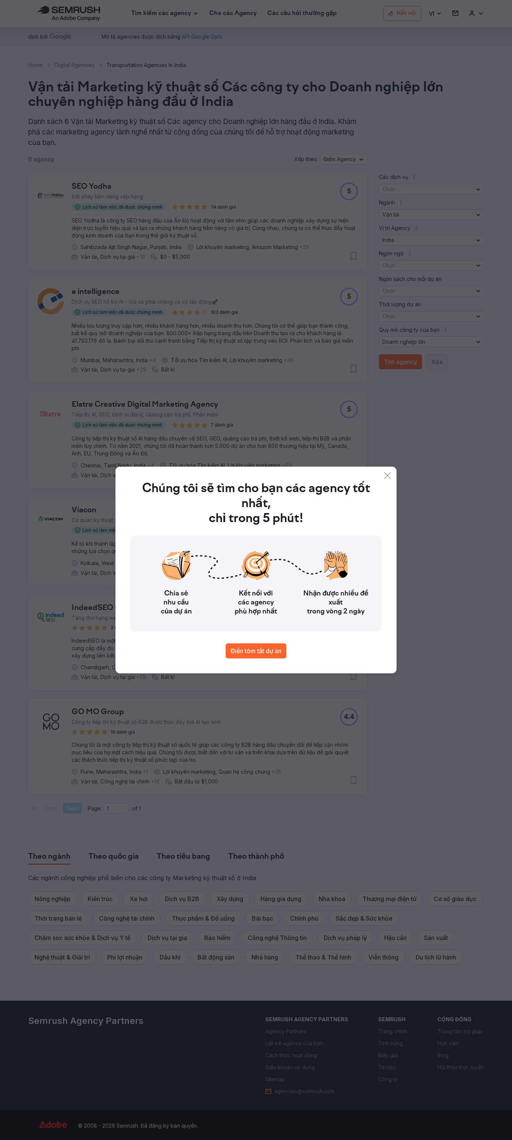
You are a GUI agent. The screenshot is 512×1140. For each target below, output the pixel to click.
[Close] (388, 476)
